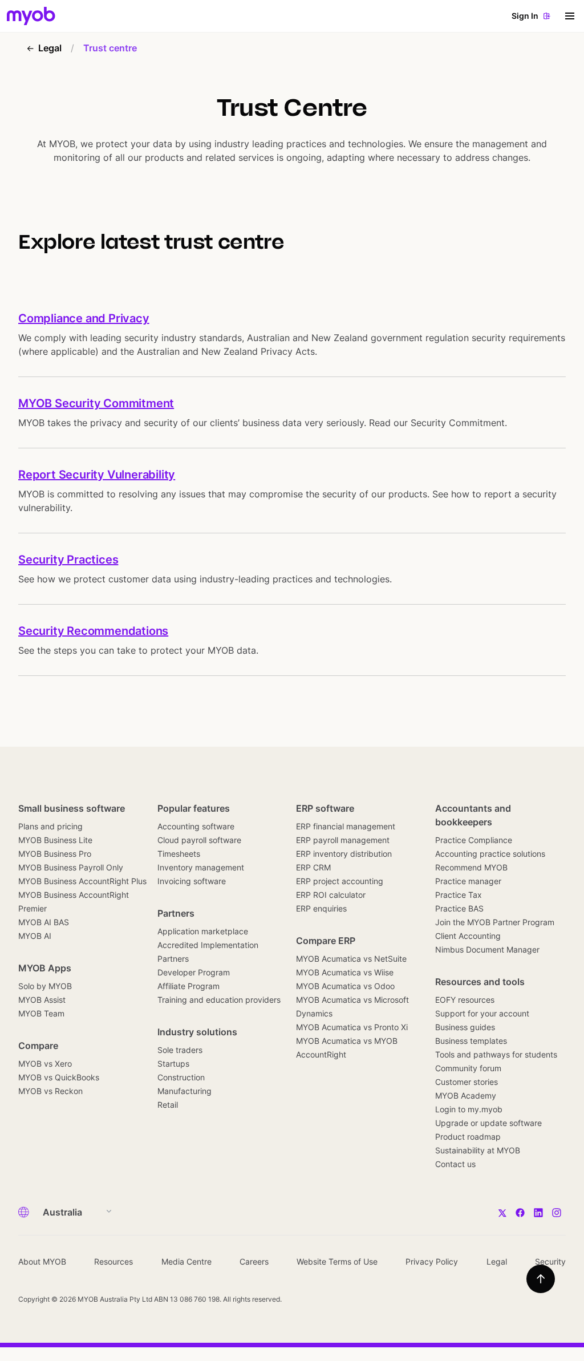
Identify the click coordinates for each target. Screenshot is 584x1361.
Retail (167, 1104)
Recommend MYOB (471, 867)
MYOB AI (34, 936)
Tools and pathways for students (496, 1054)
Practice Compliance (473, 840)
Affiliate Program (188, 986)
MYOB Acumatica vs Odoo (345, 986)
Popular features (193, 808)
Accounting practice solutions (490, 853)
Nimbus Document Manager (487, 949)
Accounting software (195, 826)
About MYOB (42, 1261)
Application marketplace (202, 931)
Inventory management (200, 867)
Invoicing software (191, 881)
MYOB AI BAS (43, 922)
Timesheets (178, 853)
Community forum (468, 1068)
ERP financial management (345, 826)
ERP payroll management (343, 840)
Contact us (455, 1164)
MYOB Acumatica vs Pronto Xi (352, 1027)
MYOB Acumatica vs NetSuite (351, 958)
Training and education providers (219, 999)
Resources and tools (480, 981)
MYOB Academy (465, 1095)
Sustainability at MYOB (477, 1150)
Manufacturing (184, 1091)
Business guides (465, 1027)
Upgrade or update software (488, 1123)
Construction (181, 1077)
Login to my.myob (468, 1109)
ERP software (325, 808)
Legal (496, 1261)
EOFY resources (464, 999)
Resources (113, 1261)
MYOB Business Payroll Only (70, 867)
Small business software (71, 808)
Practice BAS (459, 908)
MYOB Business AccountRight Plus (82, 881)
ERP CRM (313, 867)
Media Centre (186, 1261)
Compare (38, 1045)
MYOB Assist (42, 999)
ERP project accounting (339, 881)
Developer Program (193, 972)
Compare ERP (325, 940)
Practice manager (468, 881)
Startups (173, 1063)
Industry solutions (197, 1032)
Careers (254, 1261)
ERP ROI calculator (331, 895)
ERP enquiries (321, 908)
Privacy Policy (431, 1261)
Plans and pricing (50, 826)
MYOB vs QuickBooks (58, 1077)
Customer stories (466, 1082)
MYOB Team (41, 1013)
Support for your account (482, 1013)
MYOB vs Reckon (50, 1091)
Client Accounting (468, 936)
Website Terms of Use (337, 1261)
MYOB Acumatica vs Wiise (345, 972)
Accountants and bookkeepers (473, 815)
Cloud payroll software (199, 840)
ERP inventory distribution (344, 853)
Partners (175, 913)
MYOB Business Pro (54, 853)
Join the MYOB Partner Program (494, 922)
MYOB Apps (44, 968)
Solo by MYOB (45, 986)
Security (550, 1261)
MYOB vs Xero (45, 1063)
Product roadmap (468, 1136)
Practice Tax (458, 895)
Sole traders (179, 1050)
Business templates (471, 1041)
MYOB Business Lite (55, 840)
